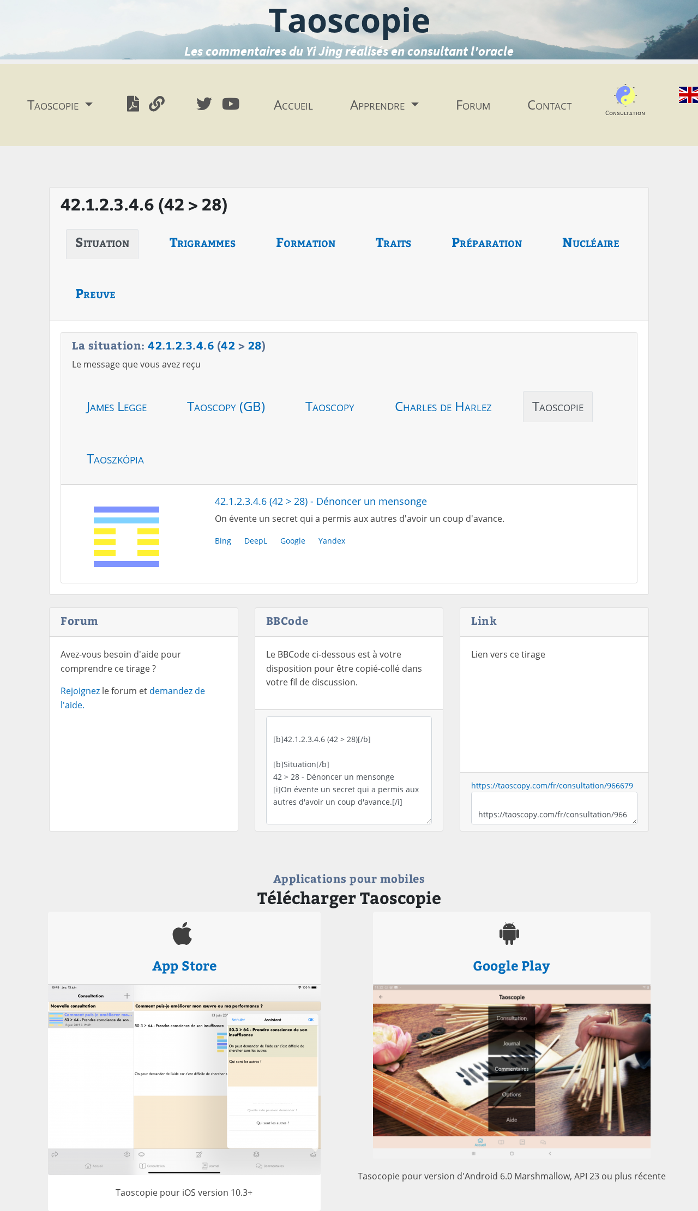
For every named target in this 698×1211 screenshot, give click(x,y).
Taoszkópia (115, 458)
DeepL (255, 540)
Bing (223, 540)
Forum (473, 104)
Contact (549, 104)
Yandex (331, 540)
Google (292, 540)
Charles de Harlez (443, 406)
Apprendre (379, 104)
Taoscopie (557, 406)
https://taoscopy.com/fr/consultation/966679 (552, 785)
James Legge (117, 406)
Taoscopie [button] (54, 104)
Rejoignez (80, 691)
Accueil (293, 104)
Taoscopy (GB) (226, 406)
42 (155, 345)
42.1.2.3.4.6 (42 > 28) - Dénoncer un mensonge (321, 501)
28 (255, 345)
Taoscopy (329, 406)
